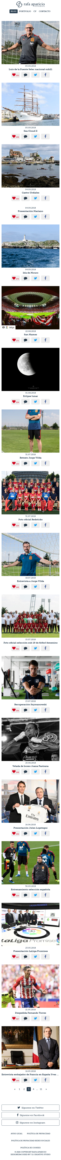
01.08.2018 (30, 393)
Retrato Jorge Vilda (30, 457)
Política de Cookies (30, 1148)
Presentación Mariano (30, 211)
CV (34, 11)
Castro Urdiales (30, 192)
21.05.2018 (30, 1009)
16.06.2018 (30, 824)
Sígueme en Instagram (32, 1122)
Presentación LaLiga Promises (30, 951)
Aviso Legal (16, 1134)
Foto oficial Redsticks (30, 519)
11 (41, 1089)
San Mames (30, 334)
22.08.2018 (30, 331)
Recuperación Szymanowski (30, 704)
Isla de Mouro (30, 272)
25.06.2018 (30, 763)
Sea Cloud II (30, 131)
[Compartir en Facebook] (45, 75)
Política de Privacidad (38, 1134)
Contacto (44, 11)
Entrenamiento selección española (30, 889)
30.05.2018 (30, 886)
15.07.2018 (30, 639)
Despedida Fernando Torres (30, 1013)
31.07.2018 (30, 454)
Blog (13, 11)
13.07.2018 (30, 701)
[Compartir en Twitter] (35, 75)
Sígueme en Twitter (33, 1107)
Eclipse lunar (30, 396)
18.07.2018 (30, 578)
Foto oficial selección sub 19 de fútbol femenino (31, 642)
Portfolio (25, 11)
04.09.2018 (30, 189)
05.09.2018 (30, 66)
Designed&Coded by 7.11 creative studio (31, 1154)
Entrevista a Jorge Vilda (30, 581)
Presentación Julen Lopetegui (30, 828)
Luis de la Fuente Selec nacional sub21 (30, 69)
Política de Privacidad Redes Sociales (30, 1141)
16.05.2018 (30, 1071)
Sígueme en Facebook (32, 1115)
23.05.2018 (30, 948)
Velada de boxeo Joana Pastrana (30, 766)
